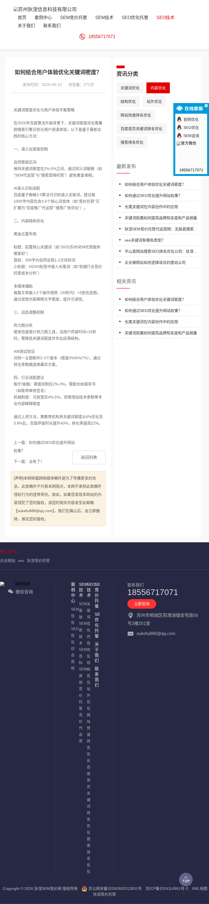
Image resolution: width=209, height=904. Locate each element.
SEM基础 (80, 610)
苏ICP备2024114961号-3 (167, 888)
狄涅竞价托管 (38, 560)
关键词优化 (130, 88)
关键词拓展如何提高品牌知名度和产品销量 (161, 218)
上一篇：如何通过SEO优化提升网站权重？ (44, 446)
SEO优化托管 (96, 625)
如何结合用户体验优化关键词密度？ (155, 184)
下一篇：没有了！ (29, 461)
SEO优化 (72, 635)
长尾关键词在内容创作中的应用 (151, 207)
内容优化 (158, 88)
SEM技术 (80, 589)
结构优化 (128, 101)
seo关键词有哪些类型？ (145, 240)
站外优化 (154, 101)
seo (21, 560)
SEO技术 (88, 589)
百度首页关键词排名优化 (141, 128)
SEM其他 (80, 675)
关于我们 (96, 652)
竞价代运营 (80, 728)
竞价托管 (80, 698)
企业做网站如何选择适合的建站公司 (155, 262)
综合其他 (72, 658)
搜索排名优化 (132, 142)
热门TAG (8, 551)
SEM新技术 (80, 633)
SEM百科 (80, 656)
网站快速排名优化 (136, 115)
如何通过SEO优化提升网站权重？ (153, 195)
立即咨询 (141, 604)
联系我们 (96, 676)
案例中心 (72, 592)
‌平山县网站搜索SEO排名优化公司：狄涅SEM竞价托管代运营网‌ (159, 252)
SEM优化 (72, 615)
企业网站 (7, 560)
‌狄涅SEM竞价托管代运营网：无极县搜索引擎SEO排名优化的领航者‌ (161, 230)
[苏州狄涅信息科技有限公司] (45, 11)
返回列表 (89, 457)
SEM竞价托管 (96, 595)
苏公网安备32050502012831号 (115, 888)
